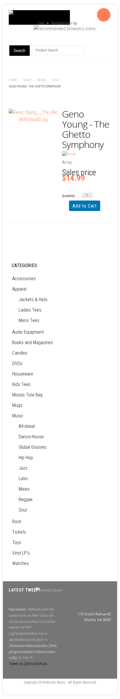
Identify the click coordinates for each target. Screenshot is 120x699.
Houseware (22, 374)
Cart (41, 23)
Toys (16, 542)
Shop (27, 80)
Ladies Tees (30, 310)
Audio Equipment (28, 332)
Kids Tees (21, 384)
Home (13, 80)
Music (41, 80)
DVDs (17, 363)
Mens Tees (29, 320)
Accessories (24, 278)
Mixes (24, 489)
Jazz (23, 468)
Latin (23, 478)
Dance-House (31, 436)
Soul (55, 80)
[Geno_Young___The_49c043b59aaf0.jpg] (33, 116)
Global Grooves (33, 447)
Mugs (17, 405)
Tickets (19, 532)
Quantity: (68, 196)
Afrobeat (27, 426)
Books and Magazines (32, 342)
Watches (20, 563)
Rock (16, 521)
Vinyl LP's (21, 553)
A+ (95, 93)
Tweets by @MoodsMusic (28, 664)
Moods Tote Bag (27, 395)
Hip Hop (26, 457)
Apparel (19, 289)
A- (108, 93)
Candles (19, 353)
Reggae (26, 499)
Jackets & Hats (33, 299)
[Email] (69, 154)
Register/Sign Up (64, 23)
